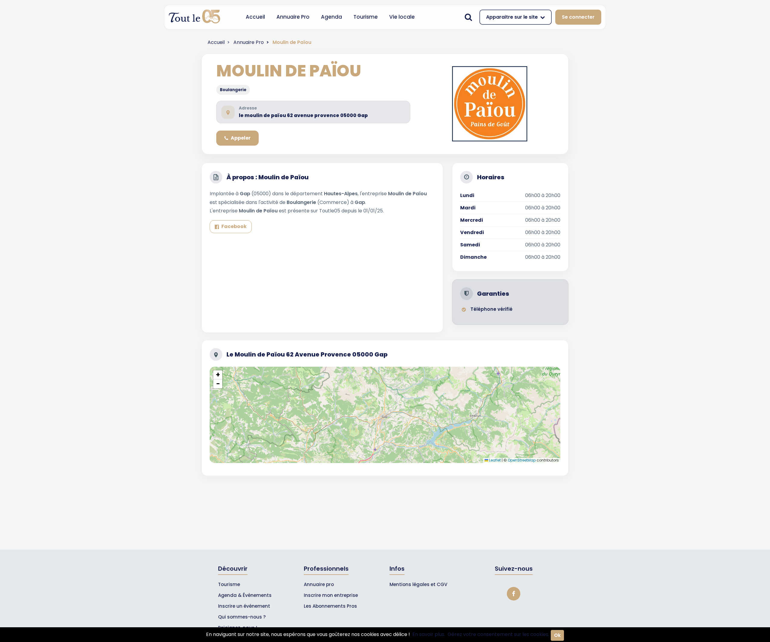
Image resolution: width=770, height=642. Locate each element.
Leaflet (494, 460)
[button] (217, 374)
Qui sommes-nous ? (242, 617)
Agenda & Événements (245, 595)
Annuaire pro (319, 584)
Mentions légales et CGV (418, 584)
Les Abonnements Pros (330, 606)
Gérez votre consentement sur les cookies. (498, 634)
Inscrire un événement (244, 606)
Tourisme (365, 16)
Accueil (255, 16)
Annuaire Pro (293, 16)
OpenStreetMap (522, 460)
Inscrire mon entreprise (331, 595)
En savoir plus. (428, 634)
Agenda (331, 16)
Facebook (234, 226)
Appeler (241, 137)
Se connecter (578, 17)
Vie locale (402, 16)
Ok (557, 635)
